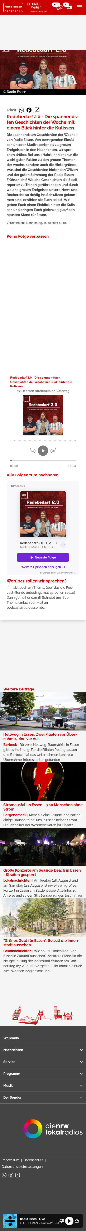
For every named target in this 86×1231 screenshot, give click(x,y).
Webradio (11, 1038)
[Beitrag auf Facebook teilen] (29, 110)
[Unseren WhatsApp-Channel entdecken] (4, 1175)
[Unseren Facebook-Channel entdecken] (10, 1175)
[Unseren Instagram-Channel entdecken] (17, 1175)
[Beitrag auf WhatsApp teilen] (21, 110)
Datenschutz (33, 1160)
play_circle (69, 1221)
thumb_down (61, 1220)
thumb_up (76, 1220)
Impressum (10, 1160)
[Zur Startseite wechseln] (13, 7)
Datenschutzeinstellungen (22, 1167)
